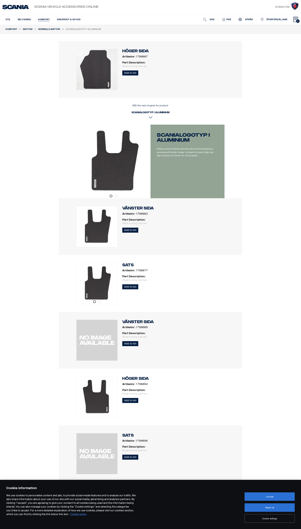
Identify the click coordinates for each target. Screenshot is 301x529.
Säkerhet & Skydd (69, 19)
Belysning (24, 19)
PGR (228, 19)
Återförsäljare (276, 19)
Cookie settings (269, 518)
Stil (8, 19)
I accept (270, 496)
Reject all (269, 507)
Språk (248, 19)
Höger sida (135, 378)
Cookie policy (78, 514)
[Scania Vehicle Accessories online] (15, 7)
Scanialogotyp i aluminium (183, 137)
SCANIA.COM (282, 7)
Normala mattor (49, 29)
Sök (212, 19)
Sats (128, 265)
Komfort (44, 19)
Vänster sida (138, 208)
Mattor (27, 29)
